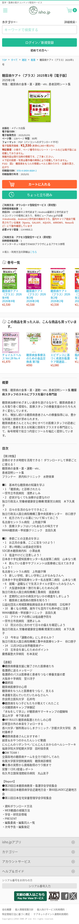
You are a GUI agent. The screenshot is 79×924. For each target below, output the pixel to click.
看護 (33, 59)
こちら (33, 251)
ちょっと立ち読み (39, 194)
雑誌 (24, 59)
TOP (4, 59)
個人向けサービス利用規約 (51, 909)
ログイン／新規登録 (39, 42)
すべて (14, 59)
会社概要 (6, 909)
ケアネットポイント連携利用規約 (50, 914)
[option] (12, 287)
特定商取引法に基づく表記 (16, 914)
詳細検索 (70, 22)
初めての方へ (39, 50)
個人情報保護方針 (24, 909)
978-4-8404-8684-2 (27, 170)
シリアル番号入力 (40, 886)
